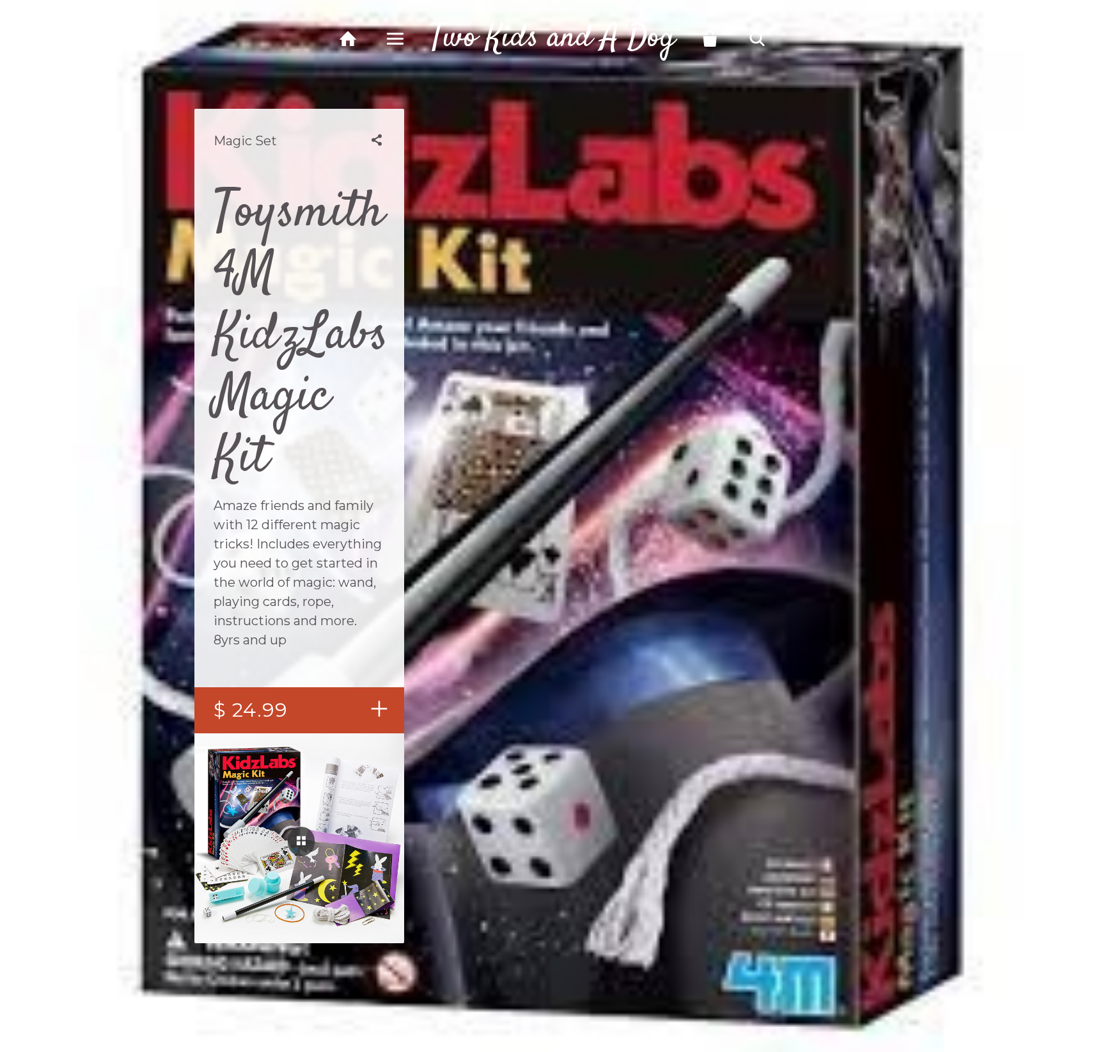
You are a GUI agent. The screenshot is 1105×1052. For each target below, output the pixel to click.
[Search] (757, 38)
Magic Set (245, 140)
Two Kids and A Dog (552, 38)
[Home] (348, 38)
